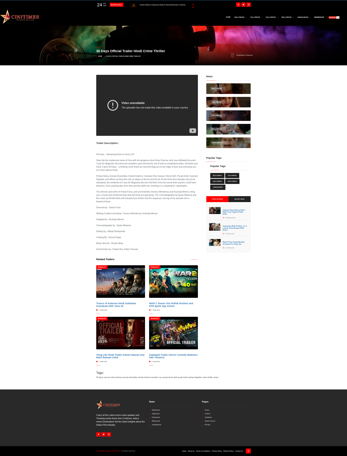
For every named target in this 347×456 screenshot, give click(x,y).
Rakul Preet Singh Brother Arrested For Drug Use (234, 243)
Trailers (208, 414)
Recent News (239, 199)
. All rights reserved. (115, 451)
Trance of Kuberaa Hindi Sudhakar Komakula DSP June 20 (116, 304)
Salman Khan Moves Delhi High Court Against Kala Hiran (234, 212)
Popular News (217, 199)
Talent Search (210, 421)
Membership (319, 17)
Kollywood (217, 181)
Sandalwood (218, 187)
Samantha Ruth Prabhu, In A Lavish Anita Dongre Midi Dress (235, 228)
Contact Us (239, 451)
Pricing (207, 425)
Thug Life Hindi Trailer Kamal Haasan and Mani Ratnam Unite (120, 356)
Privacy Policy (217, 451)
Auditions (208, 417)
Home (228, 17)
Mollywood (232, 181)
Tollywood (232, 175)
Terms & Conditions (203, 451)
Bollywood (102, 267)
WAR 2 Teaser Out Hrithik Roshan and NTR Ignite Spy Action (171, 304)
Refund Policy (228, 451)
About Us (191, 451)
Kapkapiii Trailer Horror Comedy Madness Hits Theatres (173, 356)
